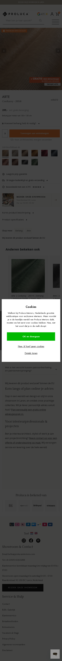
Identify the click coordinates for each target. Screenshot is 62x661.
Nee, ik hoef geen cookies (31, 346)
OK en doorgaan (31, 336)
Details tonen (31, 353)
